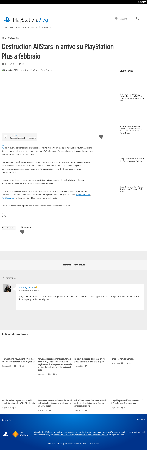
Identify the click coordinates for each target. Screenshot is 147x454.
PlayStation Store (83, 194)
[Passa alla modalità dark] (116, 18)
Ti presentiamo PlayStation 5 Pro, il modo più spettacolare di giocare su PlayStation (18, 360)
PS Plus (34, 27)
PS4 (18, 27)
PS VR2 (11, 27)
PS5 (5, 27)
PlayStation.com (9, 198)
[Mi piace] (21, 366)
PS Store (25, 27)
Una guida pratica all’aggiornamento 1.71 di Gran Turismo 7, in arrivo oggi (127, 401)
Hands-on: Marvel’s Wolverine (122, 358)
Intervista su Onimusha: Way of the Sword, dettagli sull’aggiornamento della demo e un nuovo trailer (55, 403)
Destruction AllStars (8, 228)
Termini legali (94, 443)
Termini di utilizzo (54, 443)
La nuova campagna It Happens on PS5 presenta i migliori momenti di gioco (89, 360)
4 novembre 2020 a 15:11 (29, 290)
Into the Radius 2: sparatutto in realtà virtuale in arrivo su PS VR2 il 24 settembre (19, 401)
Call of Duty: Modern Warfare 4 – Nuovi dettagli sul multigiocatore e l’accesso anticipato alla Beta (90, 403)
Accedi (123, 18)
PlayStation (30, 19)
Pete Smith (14, 135)
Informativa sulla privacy (75, 443)
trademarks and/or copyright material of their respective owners (81, 434)
